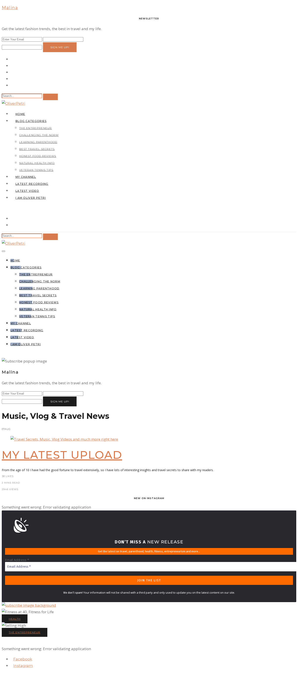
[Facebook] (11, 59)
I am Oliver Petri (30, 197)
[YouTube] (11, 85)
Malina (10, 7)
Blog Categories (31, 121)
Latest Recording (31, 184)
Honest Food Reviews (37, 156)
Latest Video (27, 190)
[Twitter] (11, 65)
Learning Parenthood (38, 142)
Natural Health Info (37, 163)
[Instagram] (11, 72)
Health (15, 618)
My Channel (25, 177)
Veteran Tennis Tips (36, 170)
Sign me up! (59, 47)
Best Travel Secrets (37, 149)
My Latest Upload (62, 455)
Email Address (17, 560)
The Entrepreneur (35, 128)
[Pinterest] (11, 78)
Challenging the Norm (38, 135)
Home (20, 114)
